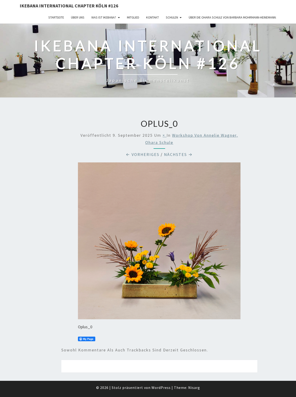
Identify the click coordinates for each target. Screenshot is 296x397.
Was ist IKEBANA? (103, 17)
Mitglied (133, 17)
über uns (77, 17)
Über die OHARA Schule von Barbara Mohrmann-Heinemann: (232, 17)
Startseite (56, 17)
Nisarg (194, 387)
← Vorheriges (142, 154)
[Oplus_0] (159, 242)
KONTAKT (152, 17)
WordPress (161, 387)
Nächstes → (178, 154)
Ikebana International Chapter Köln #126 (69, 6)
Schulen (172, 17)
